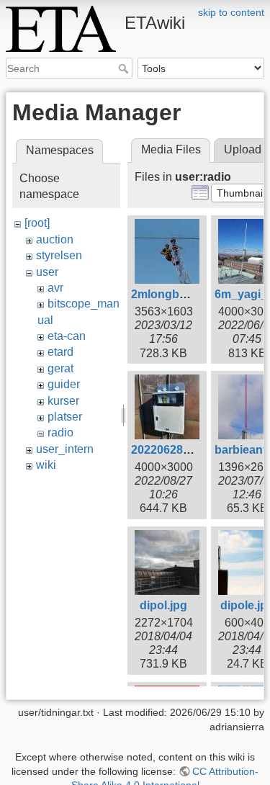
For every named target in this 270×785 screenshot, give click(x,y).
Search (125, 68)
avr (55, 288)
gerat (60, 368)
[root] (37, 223)
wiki (46, 465)
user (47, 272)
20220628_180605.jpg (189, 450)
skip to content (231, 12)
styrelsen (59, 255)
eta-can (67, 336)
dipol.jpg (163, 605)
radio (60, 432)
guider (64, 384)
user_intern (65, 449)
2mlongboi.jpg (170, 294)
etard (60, 352)
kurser (63, 401)
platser (65, 417)
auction (54, 239)
